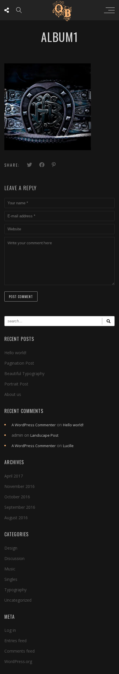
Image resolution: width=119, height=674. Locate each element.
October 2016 (17, 496)
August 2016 (16, 517)
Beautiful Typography (24, 373)
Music (9, 569)
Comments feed (19, 651)
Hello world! (15, 352)
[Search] (108, 321)
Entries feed (15, 640)
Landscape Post (44, 435)
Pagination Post (19, 363)
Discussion (14, 558)
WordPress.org (18, 661)
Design (10, 548)
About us (12, 394)
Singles (10, 579)
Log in (10, 630)
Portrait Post (16, 384)
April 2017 (13, 476)
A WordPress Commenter (34, 424)
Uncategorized (17, 600)
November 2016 (19, 486)
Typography (15, 589)
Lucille (68, 445)
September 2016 (19, 507)
